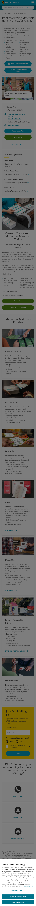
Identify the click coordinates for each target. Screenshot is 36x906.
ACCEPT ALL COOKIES (18, 902)
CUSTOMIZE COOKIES (18, 890)
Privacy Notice (28, 887)
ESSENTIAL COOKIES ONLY (18, 896)
